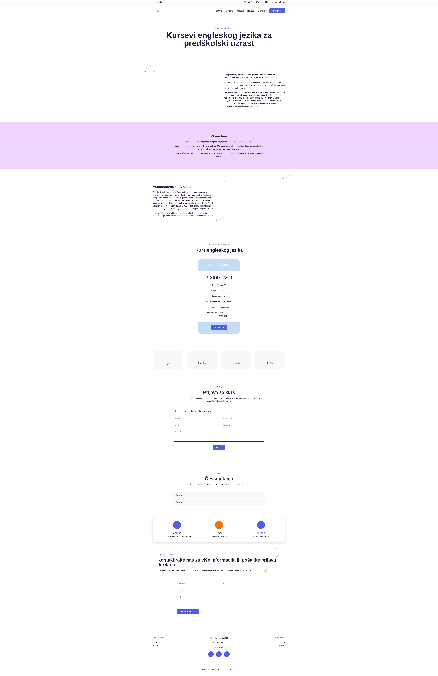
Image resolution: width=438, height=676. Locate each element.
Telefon (261, 533)
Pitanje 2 (180, 502)
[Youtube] (227, 654)
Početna (218, 11)
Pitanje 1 (180, 495)
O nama (229, 11)
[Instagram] (219, 654)
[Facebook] (211, 654)
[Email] (219, 525)
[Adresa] (177, 525)
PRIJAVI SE (219, 328)
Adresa (177, 533)
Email (219, 533)
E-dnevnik (262, 11)
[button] (219, 495)
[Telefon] (261, 525)
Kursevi (240, 11)
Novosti (250, 11)
